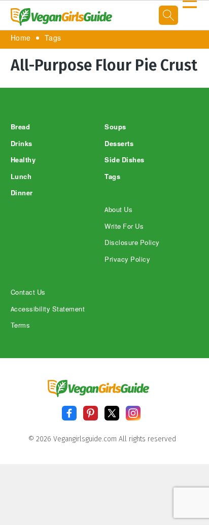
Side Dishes (124, 160)
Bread (20, 127)
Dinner (22, 193)
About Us (118, 210)
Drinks (21, 144)
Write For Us (124, 226)
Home (21, 38)
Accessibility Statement (48, 309)
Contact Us (28, 292)
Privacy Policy (127, 259)
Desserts (118, 144)
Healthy (23, 160)
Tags (53, 38)
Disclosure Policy (132, 243)
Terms (20, 325)
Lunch (21, 177)
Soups (115, 127)
